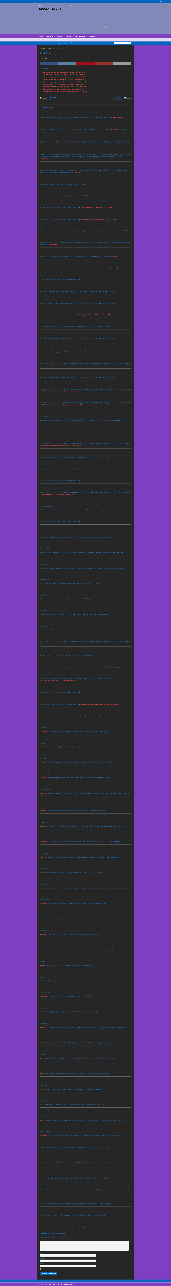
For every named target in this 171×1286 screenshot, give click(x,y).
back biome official (46, 500)
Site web (42, 1264)
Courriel (42, 1258)
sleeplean (43, 747)
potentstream (44, 878)
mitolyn (42, 1064)
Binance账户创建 (45, 516)
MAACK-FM (50, 36)
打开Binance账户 (45, 286)
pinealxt (42, 950)
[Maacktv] (132, 1)
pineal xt (42, 940)
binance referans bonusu (48, 1184)
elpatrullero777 (44, 237)
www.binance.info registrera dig (50, 636)
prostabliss (43, 894)
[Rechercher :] (122, 43)
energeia (42, 925)
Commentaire (44, 1240)
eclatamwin (43, 149)
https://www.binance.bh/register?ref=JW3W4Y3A (109, 268)
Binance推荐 (43, 372)
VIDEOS (69, 36)
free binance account (46, 452)
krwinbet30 (43, 123)
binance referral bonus (47, 650)
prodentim (43, 801)
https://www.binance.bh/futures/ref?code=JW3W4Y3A (97, 315)
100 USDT (43, 1198)
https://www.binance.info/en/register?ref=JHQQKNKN (98, 1227)
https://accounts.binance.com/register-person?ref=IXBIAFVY (100, 704)
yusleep (42, 1049)
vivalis (42, 605)
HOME (41, 36)
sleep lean (43, 737)
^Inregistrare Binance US (47, 426)
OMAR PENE (44, 58)
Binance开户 (43, 321)
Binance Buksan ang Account (49, 1141)
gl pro (41, 1095)
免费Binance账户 (45, 344)
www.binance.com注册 (47, 661)
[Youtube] (128, 1)
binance (42, 673)
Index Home (43, 1209)
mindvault (43, 1153)
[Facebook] (125, 1)
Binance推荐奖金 (45, 438)
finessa (42, 528)
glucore (42, 971)
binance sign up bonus (47, 202)
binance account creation (48, 463)
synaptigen (43, 1002)
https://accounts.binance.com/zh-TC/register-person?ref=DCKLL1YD (61, 681)
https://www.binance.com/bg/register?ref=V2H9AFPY (58, 494)
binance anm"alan (45, 383)
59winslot (43, 165)
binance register (45, 358)
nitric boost (43, 987)
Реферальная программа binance (51, 213)
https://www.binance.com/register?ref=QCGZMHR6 (97, 207)
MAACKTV (60, 36)
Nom (41, 1253)
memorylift (43, 722)
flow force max (44, 784)
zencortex (43, 1080)
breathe (42, 863)
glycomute (43, 589)
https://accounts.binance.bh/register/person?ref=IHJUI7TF (99, 219)
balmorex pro (44, 574)
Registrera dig (44, 190)
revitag (42, 753)
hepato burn (44, 848)
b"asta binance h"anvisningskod (50, 309)
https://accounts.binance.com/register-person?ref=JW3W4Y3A (61, 445)
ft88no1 (42, 225)
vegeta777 (43, 250)
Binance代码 (43, 397)
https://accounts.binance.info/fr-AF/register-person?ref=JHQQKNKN (63, 405)
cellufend (43, 817)
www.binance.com (45, 1221)
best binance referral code (48, 487)
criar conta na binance (47, 178)
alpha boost (43, 543)
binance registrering (46, 475)
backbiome (43, 620)
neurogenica (44, 768)
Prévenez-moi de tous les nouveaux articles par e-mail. (57, 1269)
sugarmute (43, 1111)
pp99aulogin (43, 135)
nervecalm (43, 411)
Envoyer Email (80, 36)
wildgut (42, 956)
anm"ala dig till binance (47, 332)
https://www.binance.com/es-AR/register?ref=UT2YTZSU (59, 391)
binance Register (45, 274)
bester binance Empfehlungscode (50, 297)
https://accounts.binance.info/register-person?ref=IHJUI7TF (112, 667)
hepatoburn (43, 832)
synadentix (43, 558)
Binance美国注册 (45, 687)
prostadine (43, 1126)
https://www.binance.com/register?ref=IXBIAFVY (54, 352)
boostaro (43, 909)
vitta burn (43, 1018)
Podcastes (92, 36)
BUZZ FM (130, 1281)
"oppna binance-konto (47, 262)
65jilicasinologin (45, 112)
